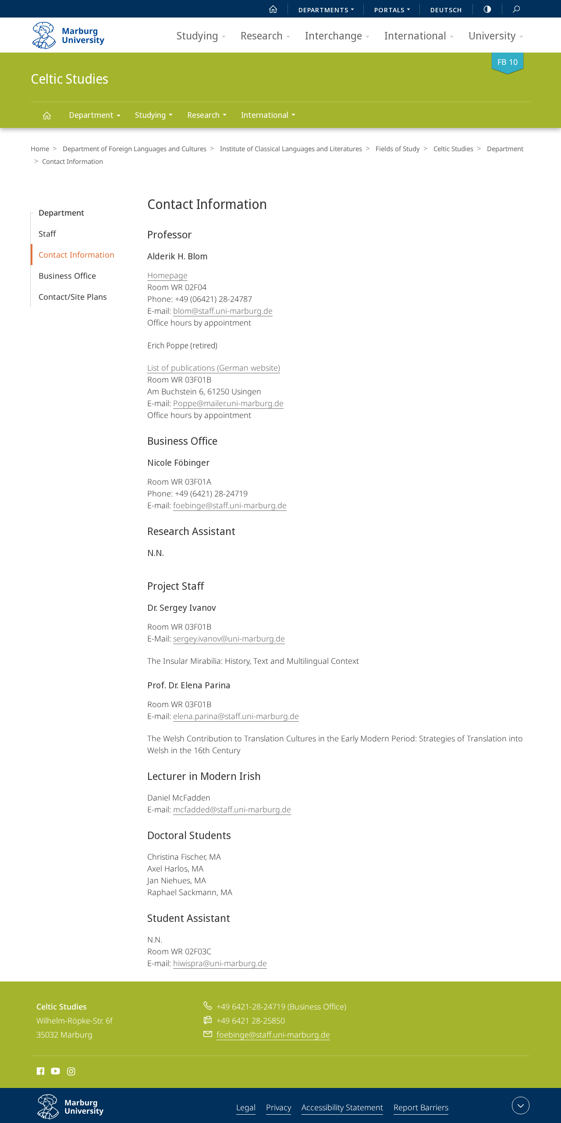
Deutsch (446, 9)
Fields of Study (398, 148)
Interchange (333, 35)
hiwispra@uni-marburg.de (220, 963)
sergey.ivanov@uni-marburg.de (229, 638)
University (492, 35)
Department (91, 115)
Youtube (54, 1073)
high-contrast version (487, 9)
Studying (197, 35)
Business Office (67, 275)
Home (40, 148)
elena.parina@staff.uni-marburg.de (236, 716)
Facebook (39, 1073)
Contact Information (76, 254)
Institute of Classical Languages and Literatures (291, 148)
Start (273, 9)
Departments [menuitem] (323, 9)
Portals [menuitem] (389, 9)
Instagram (71, 1073)
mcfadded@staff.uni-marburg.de (232, 809)
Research (262, 35)
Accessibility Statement (342, 1107)
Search (516, 9)
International (415, 35)
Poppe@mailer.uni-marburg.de (228, 403)
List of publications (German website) (213, 367)
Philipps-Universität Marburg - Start (85, 32)
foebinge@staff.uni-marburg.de (230, 505)
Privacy (278, 1107)
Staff (47, 233)
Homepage (167, 275)
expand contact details (520, 1105)
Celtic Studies (46, 115)
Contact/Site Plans (73, 296)
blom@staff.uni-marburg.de (223, 310)
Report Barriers (421, 1107)
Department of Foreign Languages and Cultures (134, 148)
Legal (246, 1107)
